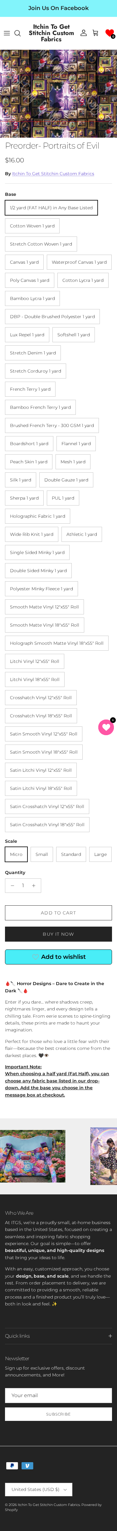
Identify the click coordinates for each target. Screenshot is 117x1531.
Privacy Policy (66, 827)
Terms (85, 827)
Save (59, 778)
